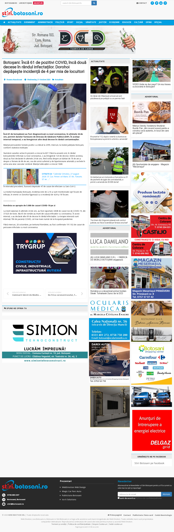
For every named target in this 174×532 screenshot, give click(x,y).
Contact (127, 515)
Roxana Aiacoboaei (14, 80)
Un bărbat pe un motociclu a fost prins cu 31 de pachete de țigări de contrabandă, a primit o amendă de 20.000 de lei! (109, 179)
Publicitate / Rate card (143, 515)
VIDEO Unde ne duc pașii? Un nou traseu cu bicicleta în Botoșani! (152, 85)
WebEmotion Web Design (74, 487)
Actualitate (59, 80)
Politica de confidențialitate (148, 498)
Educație (126, 22)
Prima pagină (115, 515)
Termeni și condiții (59, 524)
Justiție (103, 22)
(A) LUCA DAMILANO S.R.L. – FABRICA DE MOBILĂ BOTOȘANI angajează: (108, 258)
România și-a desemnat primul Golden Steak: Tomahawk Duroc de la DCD (108, 292)
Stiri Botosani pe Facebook (149, 463)
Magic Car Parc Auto (71, 491)
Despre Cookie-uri (99, 524)
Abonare (166, 494)
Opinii (149, 22)
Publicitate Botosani (71, 495)
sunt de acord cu (140, 498)
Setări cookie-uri (115, 524)
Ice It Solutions (69, 499)
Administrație (45, 22)
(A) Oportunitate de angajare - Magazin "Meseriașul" (151, 165)
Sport (70, 22)
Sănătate (91, 22)
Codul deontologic (163, 515)
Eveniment (29, 22)
